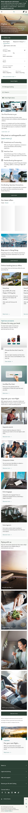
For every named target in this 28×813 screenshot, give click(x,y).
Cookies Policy (8, 810)
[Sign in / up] (26, 12)
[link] (13, 106)
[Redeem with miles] (4, 45)
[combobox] (14, 61)
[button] (14, 53)
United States (7, 799)
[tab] (6, 42)
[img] (26, 1)
